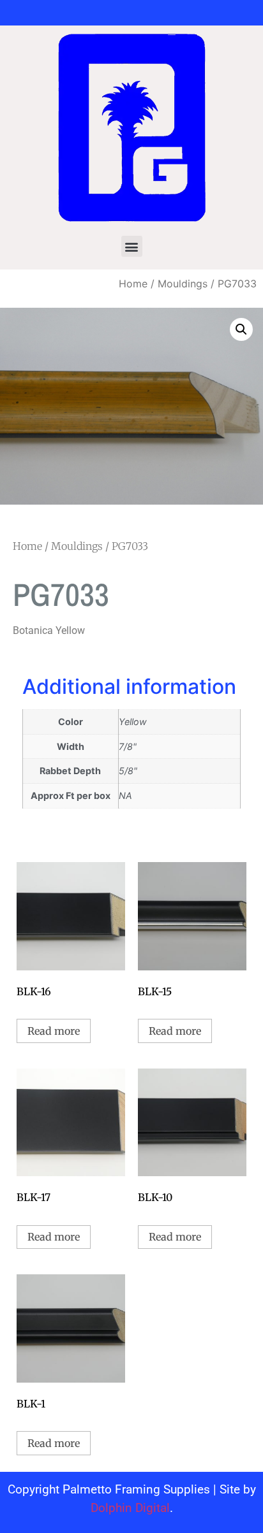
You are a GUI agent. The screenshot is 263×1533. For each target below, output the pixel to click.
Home (133, 283)
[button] (131, 246)
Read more (53, 1031)
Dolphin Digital (130, 1508)
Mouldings (182, 283)
